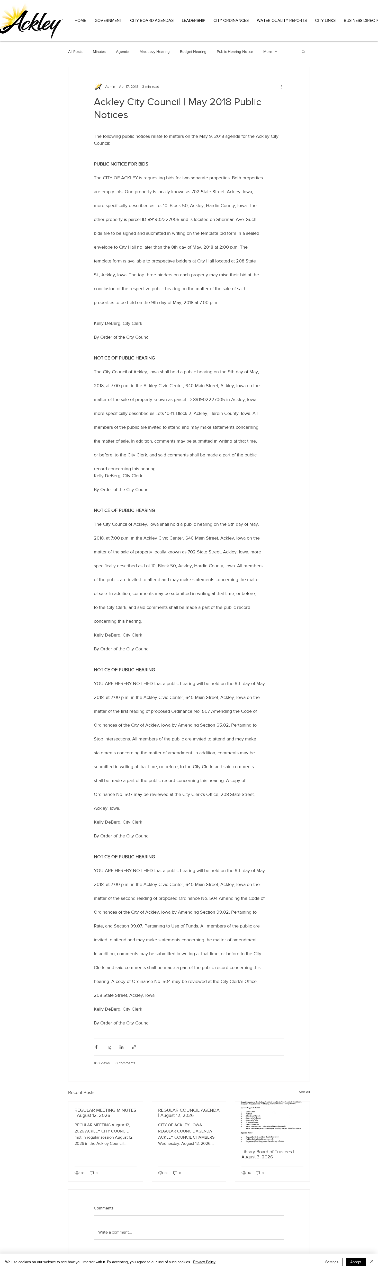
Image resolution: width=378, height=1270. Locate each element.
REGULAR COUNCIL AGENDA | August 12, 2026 (189, 1113)
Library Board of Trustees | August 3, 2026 (267, 1154)
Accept (355, 1261)
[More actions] (281, 86)
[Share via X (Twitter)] (108, 1047)
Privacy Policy (204, 1261)
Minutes (99, 51)
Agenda (122, 51)
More (267, 51)
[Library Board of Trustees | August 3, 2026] (272, 1122)
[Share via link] (134, 1047)
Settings (331, 1261)
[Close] (372, 1262)
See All (304, 1092)
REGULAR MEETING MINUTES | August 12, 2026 (105, 1113)
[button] (108, 20)
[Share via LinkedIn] (121, 1047)
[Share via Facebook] (96, 1047)
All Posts (75, 51)
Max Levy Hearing (155, 51)
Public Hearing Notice (235, 51)
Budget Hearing (193, 51)
